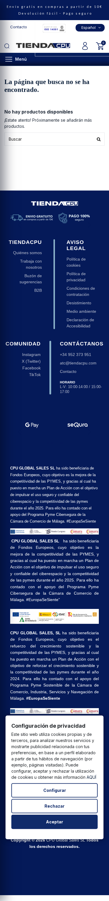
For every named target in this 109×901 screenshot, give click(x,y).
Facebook (31, 368)
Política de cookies (76, 262)
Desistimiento (79, 303)
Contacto (18, 27)
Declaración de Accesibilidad (80, 322)
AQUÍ (91, 777)
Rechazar (54, 806)
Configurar (54, 790)
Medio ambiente (81, 311)
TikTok (35, 374)
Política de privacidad (76, 276)
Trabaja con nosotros (31, 264)
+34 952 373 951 (75, 354)
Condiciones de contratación (81, 291)
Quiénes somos (27, 252)
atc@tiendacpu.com (78, 363)
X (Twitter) (31, 361)
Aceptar (54, 821)
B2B (38, 290)
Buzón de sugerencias (30, 278)
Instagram (31, 354)
